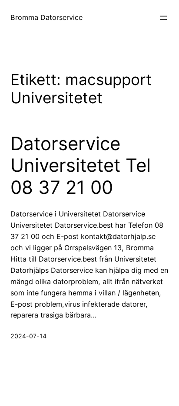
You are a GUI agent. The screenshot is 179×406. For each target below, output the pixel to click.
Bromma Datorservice (46, 17)
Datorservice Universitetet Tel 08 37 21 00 (80, 165)
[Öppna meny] (163, 18)
